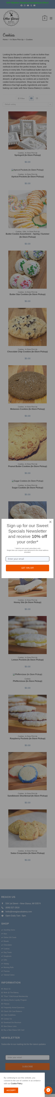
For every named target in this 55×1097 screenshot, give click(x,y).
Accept (11, 1090)
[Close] (50, 522)
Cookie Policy (16, 1083)
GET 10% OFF (27, 567)
